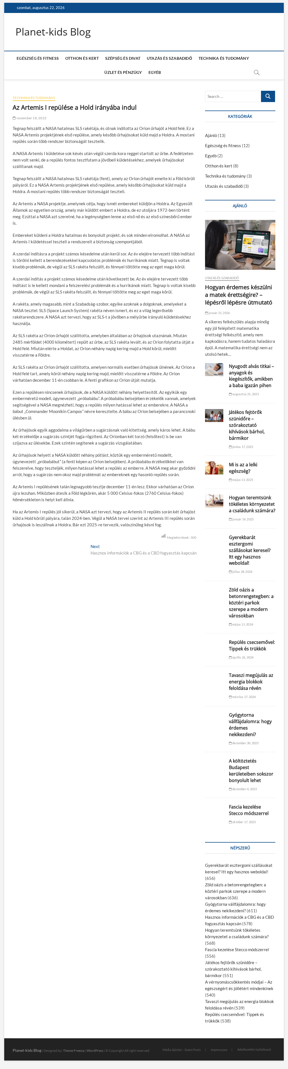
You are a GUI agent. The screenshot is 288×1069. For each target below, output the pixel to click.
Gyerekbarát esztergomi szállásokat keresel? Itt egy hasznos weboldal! (250, 550)
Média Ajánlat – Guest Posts (182, 1050)
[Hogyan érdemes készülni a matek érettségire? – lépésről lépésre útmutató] (240, 245)
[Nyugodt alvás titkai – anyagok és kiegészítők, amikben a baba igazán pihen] (214, 369)
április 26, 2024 (242, 657)
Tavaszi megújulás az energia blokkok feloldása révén (251, 681)
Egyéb (154, 72)
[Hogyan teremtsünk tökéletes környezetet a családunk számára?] (214, 500)
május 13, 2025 (242, 480)
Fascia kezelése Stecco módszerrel (249, 810)
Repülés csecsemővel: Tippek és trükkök (252, 645)
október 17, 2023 (244, 822)
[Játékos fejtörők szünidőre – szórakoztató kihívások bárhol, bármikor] (214, 415)
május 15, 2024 (242, 624)
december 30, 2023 (245, 743)
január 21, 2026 (219, 313)
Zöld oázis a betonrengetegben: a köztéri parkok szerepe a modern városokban (251, 603)
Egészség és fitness (38, 58)
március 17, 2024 (244, 697)
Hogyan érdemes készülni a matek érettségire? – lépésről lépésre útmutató (238, 294)
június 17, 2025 (242, 447)
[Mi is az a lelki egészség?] (214, 467)
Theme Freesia (73, 1050)
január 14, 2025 (243, 519)
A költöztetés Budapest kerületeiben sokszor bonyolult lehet (251, 770)
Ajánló (211, 135)
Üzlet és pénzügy (123, 72)
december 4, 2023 (244, 789)
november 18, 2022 (31, 118)
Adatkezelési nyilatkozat (254, 1049)
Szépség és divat (122, 58)
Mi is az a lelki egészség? (243, 467)
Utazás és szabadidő (169, 58)
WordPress (95, 1050)
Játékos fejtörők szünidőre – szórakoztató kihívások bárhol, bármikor (247, 425)
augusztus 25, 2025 (245, 394)
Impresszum (219, 1050)
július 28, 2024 (242, 571)
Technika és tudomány (224, 58)
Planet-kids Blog (53, 32)
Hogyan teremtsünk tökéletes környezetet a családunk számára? (252, 504)
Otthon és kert (82, 58)
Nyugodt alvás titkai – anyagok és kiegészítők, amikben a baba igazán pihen (251, 376)
